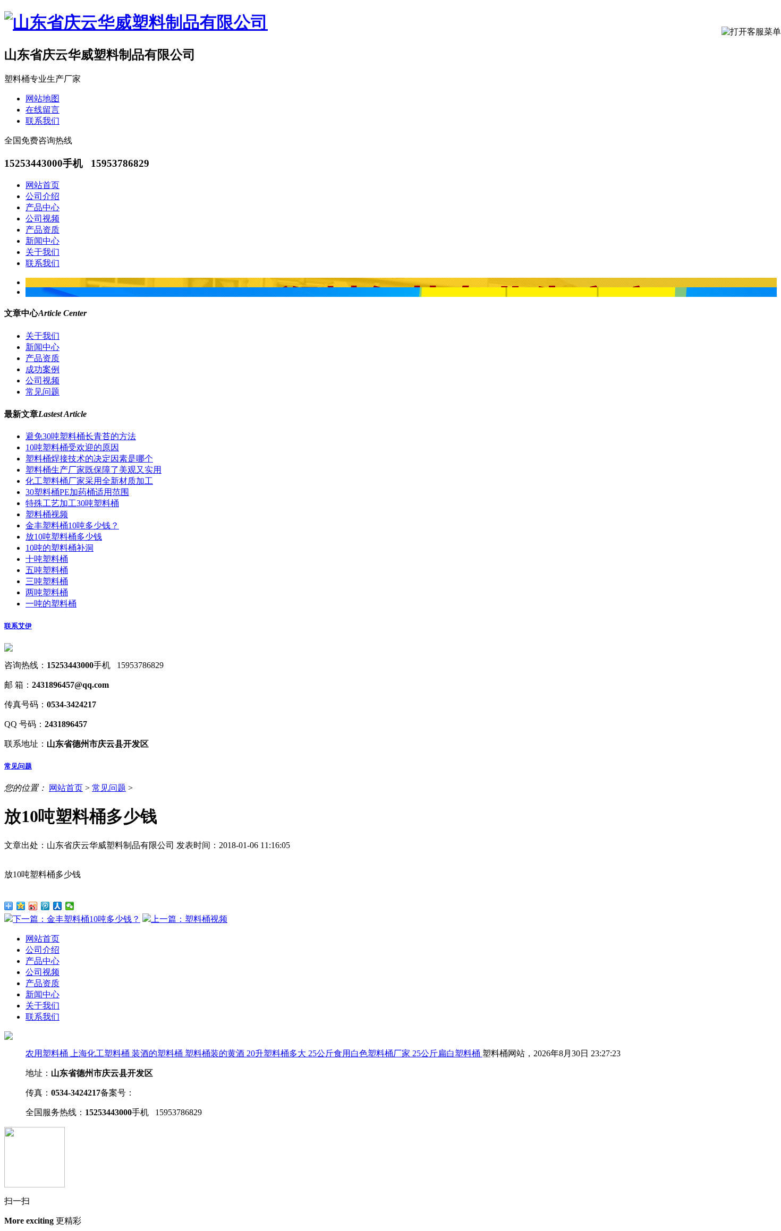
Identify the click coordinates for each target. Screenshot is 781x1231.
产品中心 (43, 207)
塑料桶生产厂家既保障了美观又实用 (94, 469)
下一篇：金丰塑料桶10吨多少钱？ (76, 919)
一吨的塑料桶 (51, 603)
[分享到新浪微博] (33, 906)
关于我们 (43, 252)
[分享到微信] (69, 906)
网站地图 (43, 98)
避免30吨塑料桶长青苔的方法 (81, 436)
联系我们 (43, 120)
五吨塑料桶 (47, 570)
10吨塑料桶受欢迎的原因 (72, 447)
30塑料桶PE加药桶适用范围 (77, 492)
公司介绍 (43, 196)
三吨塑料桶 (47, 581)
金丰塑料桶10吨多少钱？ (72, 525)
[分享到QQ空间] (21, 906)
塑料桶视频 (47, 514)
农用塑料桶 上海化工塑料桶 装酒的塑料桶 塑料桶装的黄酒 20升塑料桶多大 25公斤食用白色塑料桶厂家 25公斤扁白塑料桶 (254, 1053)
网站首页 (43, 185)
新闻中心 (43, 240)
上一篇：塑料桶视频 (189, 919)
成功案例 (43, 369)
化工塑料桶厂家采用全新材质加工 (89, 480)
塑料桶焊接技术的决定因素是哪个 (89, 458)
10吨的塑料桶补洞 (60, 547)
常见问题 (43, 391)
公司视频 (43, 218)
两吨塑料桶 (47, 592)
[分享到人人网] (57, 906)
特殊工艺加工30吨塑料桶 (72, 503)
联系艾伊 (18, 626)
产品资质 (43, 229)
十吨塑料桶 (47, 558)
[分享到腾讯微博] (45, 906)
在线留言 (43, 109)
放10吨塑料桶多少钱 (64, 536)
